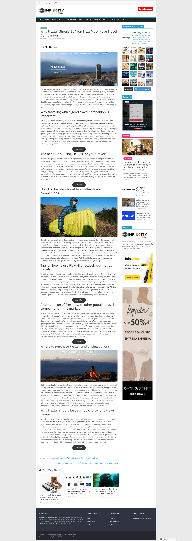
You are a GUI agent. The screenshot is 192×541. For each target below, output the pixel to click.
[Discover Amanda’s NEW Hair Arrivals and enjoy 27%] (125, 58)
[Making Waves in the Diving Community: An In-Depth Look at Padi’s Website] (106, 475)
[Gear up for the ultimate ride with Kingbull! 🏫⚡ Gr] (141, 50)
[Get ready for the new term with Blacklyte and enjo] (141, 58)
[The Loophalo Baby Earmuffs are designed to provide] (149, 74)
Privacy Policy (114, 521)
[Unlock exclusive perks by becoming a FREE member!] (125, 74)
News (54, 20)
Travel (105, 20)
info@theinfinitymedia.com (142, 518)
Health (61, 20)
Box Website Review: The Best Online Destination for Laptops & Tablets (78, 491)
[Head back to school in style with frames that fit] (125, 66)
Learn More (79, 149)
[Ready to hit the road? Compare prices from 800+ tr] (141, 74)
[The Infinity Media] (41, 20)
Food (80, 20)
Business (97, 20)
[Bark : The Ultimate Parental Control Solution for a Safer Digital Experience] (128, 199)
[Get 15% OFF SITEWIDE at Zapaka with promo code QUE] (133, 58)
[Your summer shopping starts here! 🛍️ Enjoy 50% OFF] (133, 74)
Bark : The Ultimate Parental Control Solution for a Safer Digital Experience (142, 203)
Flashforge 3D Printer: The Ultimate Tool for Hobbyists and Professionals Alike (137, 164)
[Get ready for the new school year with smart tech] (125, 50)
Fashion (47, 20)
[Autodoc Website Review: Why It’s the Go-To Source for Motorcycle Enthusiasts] (52, 475)
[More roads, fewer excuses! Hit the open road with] (149, 58)
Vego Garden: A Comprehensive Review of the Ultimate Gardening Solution (85, 463)
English (165, 539)
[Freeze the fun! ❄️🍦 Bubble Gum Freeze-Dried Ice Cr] (149, 82)
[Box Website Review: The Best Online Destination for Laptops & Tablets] (79, 475)
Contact (125, 20)
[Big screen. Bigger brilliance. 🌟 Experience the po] (125, 82)
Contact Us (113, 525)
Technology (71, 20)
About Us (113, 518)
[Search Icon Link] (132, 20)
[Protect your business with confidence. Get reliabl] (141, 66)
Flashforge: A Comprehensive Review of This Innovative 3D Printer (143, 190)
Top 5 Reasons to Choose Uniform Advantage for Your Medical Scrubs (70, 458)
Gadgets (88, 20)
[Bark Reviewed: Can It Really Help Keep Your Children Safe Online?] (128, 212)
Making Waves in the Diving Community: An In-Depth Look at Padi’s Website (105, 491)
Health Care (114, 20)
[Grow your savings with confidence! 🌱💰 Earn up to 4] (133, 66)
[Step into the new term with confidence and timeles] (149, 66)
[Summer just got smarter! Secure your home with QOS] (133, 82)
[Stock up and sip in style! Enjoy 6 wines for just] (133, 50)
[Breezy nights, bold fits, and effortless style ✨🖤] (149, 50)
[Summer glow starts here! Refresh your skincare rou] (141, 82)
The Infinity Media (59, 38)
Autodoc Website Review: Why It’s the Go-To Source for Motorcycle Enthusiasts (51, 497)
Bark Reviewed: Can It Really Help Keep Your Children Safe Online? (143, 215)
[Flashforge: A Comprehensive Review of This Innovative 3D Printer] (128, 186)
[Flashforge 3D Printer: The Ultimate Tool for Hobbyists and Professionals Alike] (137, 140)
